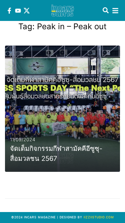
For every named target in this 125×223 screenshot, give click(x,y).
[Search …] (106, 10)
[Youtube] (18, 11)
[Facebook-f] (9, 11)
